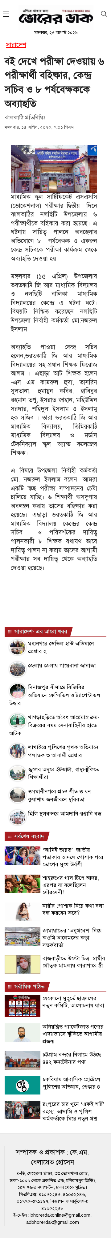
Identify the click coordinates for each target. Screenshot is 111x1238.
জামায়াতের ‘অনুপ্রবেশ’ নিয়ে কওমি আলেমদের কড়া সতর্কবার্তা (72, 938)
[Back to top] (101, 1225)
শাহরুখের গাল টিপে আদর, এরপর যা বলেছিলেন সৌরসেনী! (71, 885)
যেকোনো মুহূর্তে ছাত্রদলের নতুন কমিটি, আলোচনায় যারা (73, 1002)
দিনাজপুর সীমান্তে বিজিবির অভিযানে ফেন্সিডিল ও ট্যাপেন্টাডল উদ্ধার (54, 695)
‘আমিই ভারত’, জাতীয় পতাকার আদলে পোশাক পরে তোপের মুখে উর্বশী (73, 857)
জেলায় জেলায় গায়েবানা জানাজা (62, 665)
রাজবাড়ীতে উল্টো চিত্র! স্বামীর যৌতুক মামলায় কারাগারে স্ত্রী (74, 962)
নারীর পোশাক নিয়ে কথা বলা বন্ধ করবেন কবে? (73, 909)
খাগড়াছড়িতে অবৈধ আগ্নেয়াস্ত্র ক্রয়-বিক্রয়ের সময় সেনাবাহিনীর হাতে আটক (54, 725)
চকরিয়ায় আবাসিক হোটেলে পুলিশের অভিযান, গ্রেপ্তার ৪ (71, 1083)
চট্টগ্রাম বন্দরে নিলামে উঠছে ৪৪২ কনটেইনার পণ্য (72, 1058)
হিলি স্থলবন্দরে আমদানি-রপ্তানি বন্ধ (64, 813)
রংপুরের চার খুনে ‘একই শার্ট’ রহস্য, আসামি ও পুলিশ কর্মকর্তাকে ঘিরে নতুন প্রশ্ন (74, 1111)
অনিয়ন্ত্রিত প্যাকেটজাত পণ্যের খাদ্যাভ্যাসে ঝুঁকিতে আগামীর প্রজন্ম (73, 1034)
